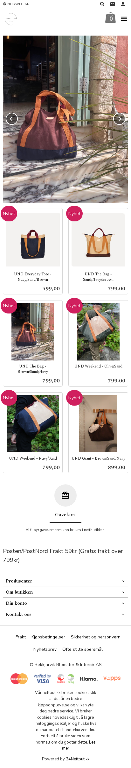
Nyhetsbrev (45, 649)
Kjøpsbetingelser (48, 637)
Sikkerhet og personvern (96, 637)
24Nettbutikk (77, 759)
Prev (17, 118)
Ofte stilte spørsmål (82, 649)
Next (125, 118)
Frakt (21, 637)
